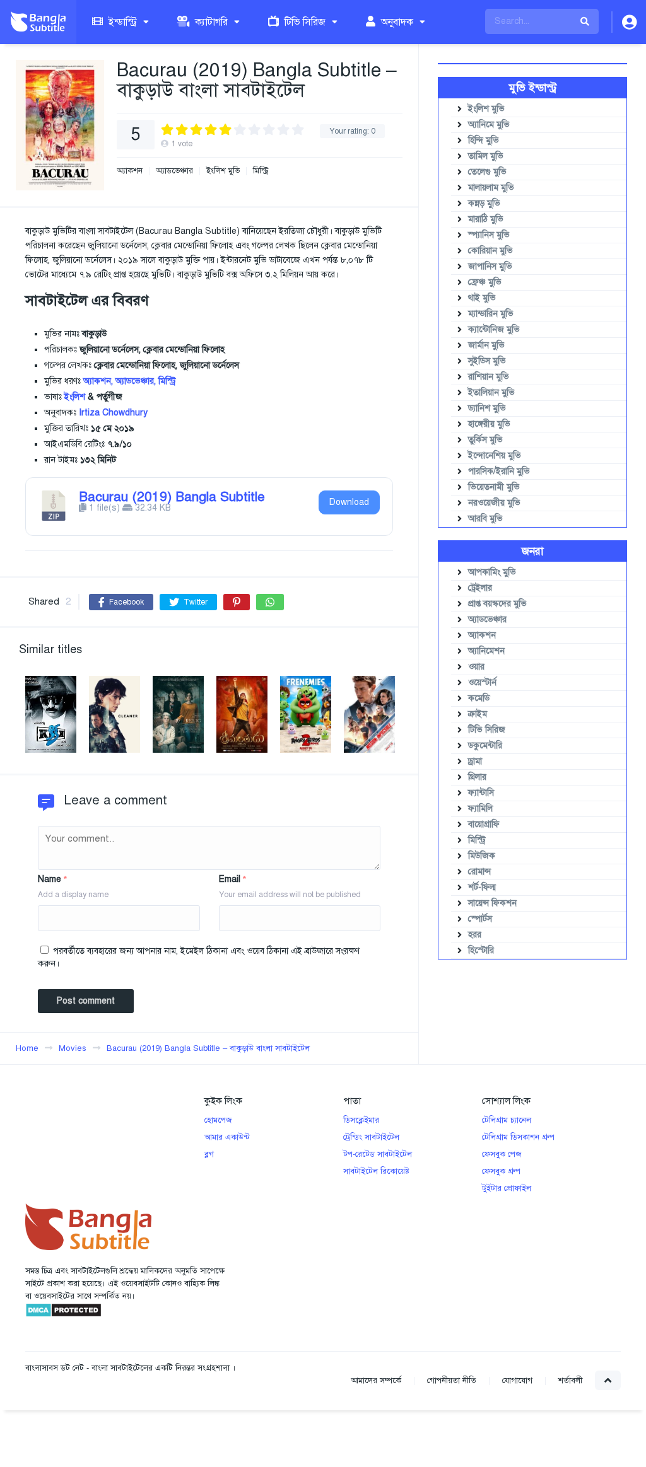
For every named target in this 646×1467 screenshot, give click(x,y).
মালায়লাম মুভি (491, 187)
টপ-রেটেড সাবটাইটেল (377, 1154)
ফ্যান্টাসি (481, 792)
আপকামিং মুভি (492, 572)
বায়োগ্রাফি (484, 824)
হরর (474, 934)
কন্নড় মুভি (484, 203)
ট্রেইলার (480, 588)
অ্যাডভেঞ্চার (174, 171)
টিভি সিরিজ (304, 22)
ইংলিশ (74, 396)
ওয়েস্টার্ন (482, 682)
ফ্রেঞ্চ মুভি (485, 282)
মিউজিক (481, 855)
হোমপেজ (218, 1120)
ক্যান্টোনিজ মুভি (494, 329)
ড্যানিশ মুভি (487, 408)
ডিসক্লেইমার (361, 1120)
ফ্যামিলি (480, 808)
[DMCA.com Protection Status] (63, 1315)
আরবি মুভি (485, 518)
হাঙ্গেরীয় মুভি (489, 424)
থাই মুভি (482, 298)
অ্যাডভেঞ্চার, (135, 381)
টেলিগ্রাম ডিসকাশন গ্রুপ (518, 1137)
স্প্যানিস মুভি (489, 234)
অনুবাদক (396, 22)
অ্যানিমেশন (486, 651)
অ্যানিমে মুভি (489, 124)
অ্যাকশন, (98, 381)
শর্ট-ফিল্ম (482, 887)
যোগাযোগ (517, 1381)
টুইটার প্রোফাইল (506, 1188)
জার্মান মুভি (486, 345)
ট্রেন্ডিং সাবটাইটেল (371, 1137)
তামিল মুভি (485, 156)
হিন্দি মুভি (483, 140)
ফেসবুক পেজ (501, 1154)
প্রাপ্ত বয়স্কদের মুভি (497, 603)
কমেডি (479, 698)
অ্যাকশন (130, 171)
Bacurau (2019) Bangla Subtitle (172, 497)
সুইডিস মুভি (487, 361)
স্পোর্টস (480, 918)
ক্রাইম (477, 714)
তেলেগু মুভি (487, 171)
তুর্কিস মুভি (485, 439)
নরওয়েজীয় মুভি (494, 502)
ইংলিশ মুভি (223, 171)
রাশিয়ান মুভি (488, 376)
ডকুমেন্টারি (485, 745)
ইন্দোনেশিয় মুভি (494, 455)
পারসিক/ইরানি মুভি (499, 471)
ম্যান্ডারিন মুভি (491, 313)
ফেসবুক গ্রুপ (501, 1171)
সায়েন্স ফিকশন (492, 903)
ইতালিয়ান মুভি (491, 392)
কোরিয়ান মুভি (490, 250)
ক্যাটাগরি (210, 22)
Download (349, 502)
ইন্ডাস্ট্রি (121, 22)
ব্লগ (209, 1154)
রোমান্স (479, 871)
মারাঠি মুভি (485, 219)
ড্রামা (475, 761)
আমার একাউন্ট (227, 1137)
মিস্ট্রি (260, 171)
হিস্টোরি (481, 950)
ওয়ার (476, 666)
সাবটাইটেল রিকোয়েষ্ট (376, 1171)
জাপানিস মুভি (490, 266)
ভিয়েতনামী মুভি (494, 487)
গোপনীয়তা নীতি (451, 1381)
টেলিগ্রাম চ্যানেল (506, 1120)
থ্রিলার (477, 777)
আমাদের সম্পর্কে (376, 1381)
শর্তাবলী (570, 1381)
